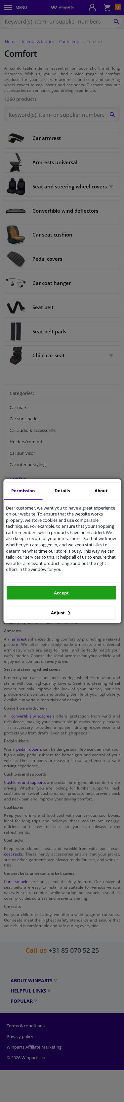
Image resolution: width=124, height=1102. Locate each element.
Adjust (58, 613)
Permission (23, 491)
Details (62, 491)
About (101, 491)
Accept (61, 593)
